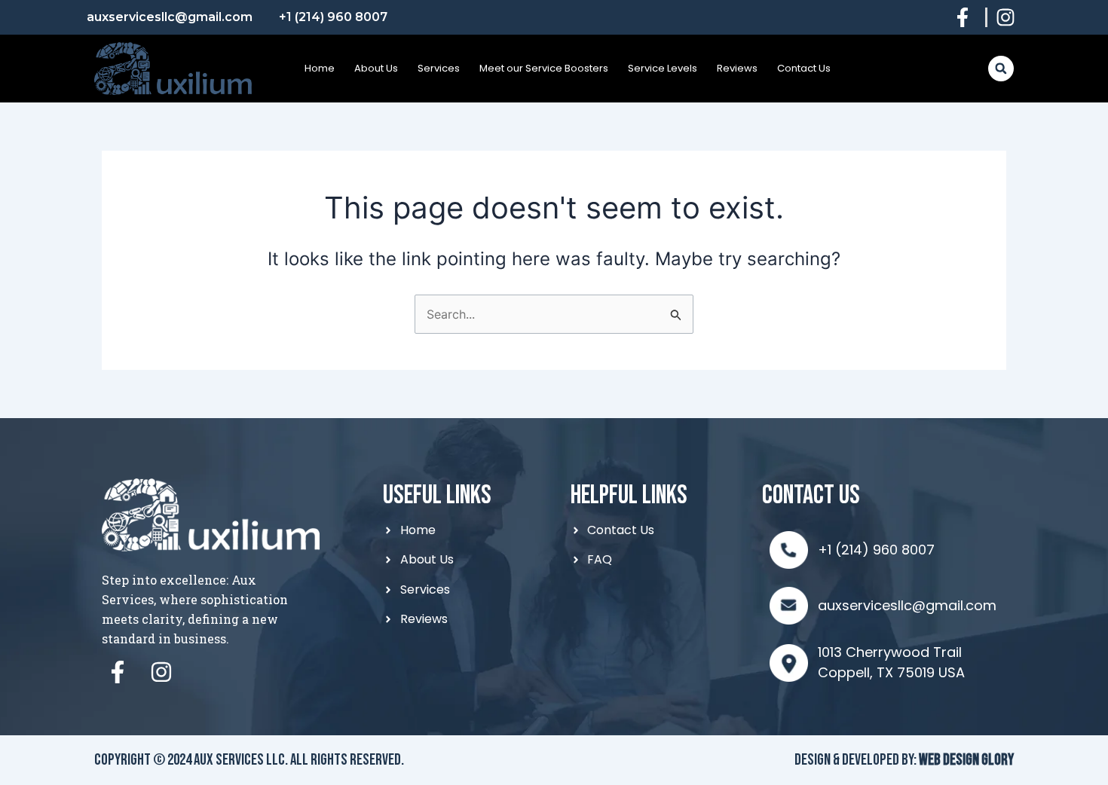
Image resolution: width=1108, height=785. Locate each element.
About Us (376, 68)
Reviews (737, 68)
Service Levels (662, 68)
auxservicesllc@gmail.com (907, 605)
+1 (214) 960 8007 (876, 549)
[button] (1001, 68)
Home (320, 68)
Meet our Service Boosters (543, 68)
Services (439, 68)
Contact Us (804, 68)
